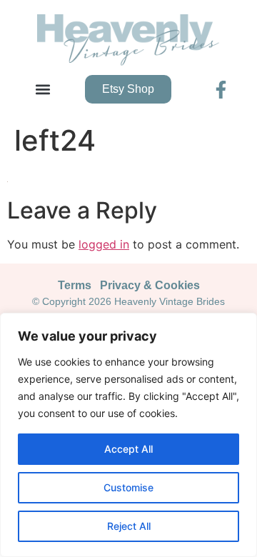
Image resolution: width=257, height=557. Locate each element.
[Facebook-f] (221, 90)
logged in (104, 244)
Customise (128, 487)
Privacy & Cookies (150, 285)
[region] (128, 435)
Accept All (128, 449)
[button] (43, 89)
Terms (74, 285)
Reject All (129, 526)
